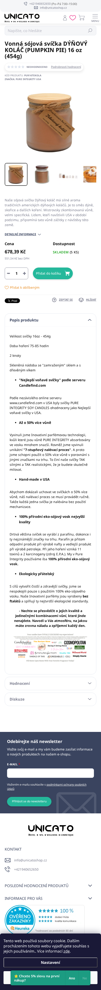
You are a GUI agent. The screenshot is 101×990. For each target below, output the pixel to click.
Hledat (90, 30)
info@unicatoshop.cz (30, 860)
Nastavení (50, 962)
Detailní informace (20, 234)
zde (66, 951)
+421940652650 (26, 869)
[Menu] (95, 18)
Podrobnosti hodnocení (66, 67)
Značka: (23, 79)
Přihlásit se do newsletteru (29, 801)
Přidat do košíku (48, 273)
